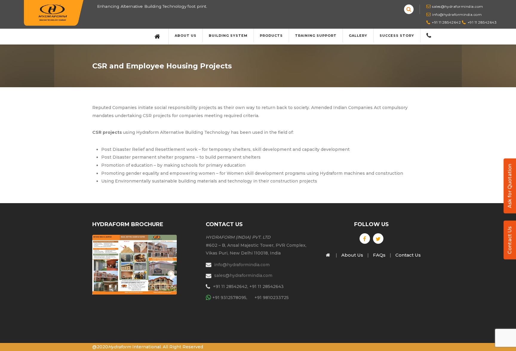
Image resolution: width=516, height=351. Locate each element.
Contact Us (509, 240)
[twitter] (378, 238)
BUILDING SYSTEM (228, 35)
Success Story (397, 35)
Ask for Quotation (509, 186)
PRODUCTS (271, 35)
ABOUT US (185, 35)
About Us (352, 255)
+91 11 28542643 (482, 22)
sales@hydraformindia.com (457, 6)
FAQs (379, 255)
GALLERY (358, 35)
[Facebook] (365, 238)
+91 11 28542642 (446, 22)
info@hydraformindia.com (457, 14)
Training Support (316, 35)
